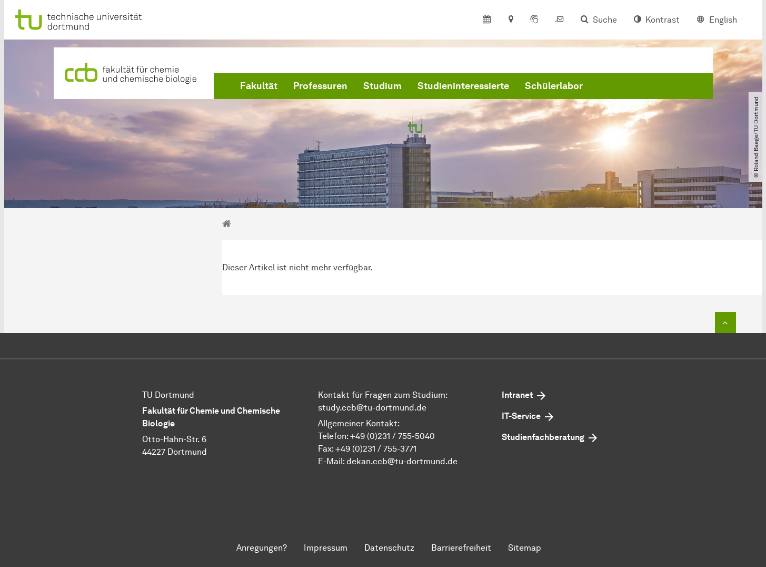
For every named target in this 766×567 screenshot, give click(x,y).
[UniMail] (559, 20)
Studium (382, 86)
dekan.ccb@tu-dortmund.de (401, 461)
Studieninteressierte (463, 86)
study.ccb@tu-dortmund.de (372, 408)
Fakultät (258, 86)
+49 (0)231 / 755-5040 (392, 436)
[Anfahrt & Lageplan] (510, 20)
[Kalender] (486, 20)
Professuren (320, 86)
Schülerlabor (554, 86)
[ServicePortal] (534, 20)
